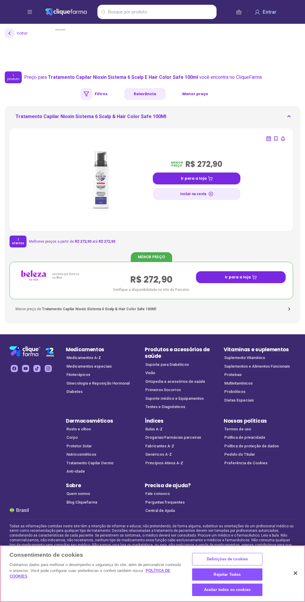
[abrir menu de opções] (30, 12)
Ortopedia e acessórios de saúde (175, 381)
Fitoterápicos (78, 374)
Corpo (72, 437)
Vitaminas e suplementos (256, 349)
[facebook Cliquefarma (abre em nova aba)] (14, 368)
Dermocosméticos (89, 421)
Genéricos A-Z (158, 454)
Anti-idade (75, 471)
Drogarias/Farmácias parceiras (173, 437)
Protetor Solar (79, 446)
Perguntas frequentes (165, 502)
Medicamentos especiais (89, 366)
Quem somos (78, 493)
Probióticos (234, 391)
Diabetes (74, 391)
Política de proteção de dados (251, 446)
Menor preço (195, 93)
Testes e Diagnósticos (165, 407)
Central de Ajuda (160, 510)
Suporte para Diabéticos (167, 364)
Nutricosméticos (81, 454)
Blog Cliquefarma (81, 502)
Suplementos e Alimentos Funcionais (257, 366)
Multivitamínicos (238, 383)
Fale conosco (157, 493)
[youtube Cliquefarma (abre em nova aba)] (25, 368)
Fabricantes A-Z (159, 446)
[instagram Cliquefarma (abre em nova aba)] (48, 368)
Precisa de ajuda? (168, 485)
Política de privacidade (244, 437)
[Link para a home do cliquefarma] (70, 12)
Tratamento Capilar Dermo (89, 463)
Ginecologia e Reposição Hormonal (98, 383)
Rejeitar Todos (227, 574)
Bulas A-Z (154, 429)
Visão (150, 373)
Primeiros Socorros (163, 390)
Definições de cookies (227, 559)
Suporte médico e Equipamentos (174, 398)
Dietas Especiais (239, 400)
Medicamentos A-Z (83, 357)
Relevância (145, 93)
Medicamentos (85, 349)
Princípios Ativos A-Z (164, 463)
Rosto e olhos (78, 429)
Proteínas (233, 374)
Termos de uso (237, 429)
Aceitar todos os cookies (227, 589)
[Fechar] (295, 573)
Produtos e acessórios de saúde (177, 353)
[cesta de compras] (239, 12)
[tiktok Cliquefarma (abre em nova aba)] (37, 368)
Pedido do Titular (239, 454)
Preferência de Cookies (245, 463)
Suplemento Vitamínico (244, 357)
